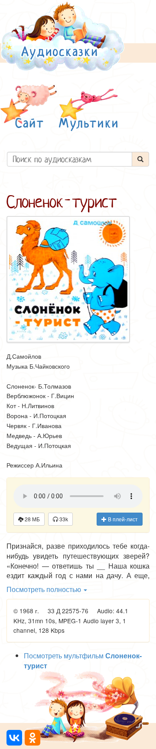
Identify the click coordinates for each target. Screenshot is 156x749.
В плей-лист (122, 519)
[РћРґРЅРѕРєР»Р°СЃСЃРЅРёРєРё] (32, 738)
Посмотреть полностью (44, 589)
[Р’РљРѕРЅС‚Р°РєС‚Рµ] (14, 738)
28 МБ (31, 519)
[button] (28, 108)
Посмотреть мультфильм (83, 661)
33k (63, 519)
